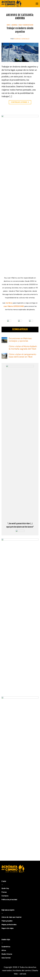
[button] (36, 4)
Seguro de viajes (8, 928)
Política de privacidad (9, 900)
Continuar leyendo (20, 102)
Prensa (4, 892)
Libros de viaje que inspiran (12, 917)
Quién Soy (5, 888)
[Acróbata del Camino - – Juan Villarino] (12, 3)
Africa (4, 950)
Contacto (5, 896)
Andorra (14, 25)
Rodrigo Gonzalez (21, 39)
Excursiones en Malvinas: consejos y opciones (20, 339)
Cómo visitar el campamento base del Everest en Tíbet (22, 355)
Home (8, 25)
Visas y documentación (26, 25)
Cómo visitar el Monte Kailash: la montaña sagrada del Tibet (23, 347)
